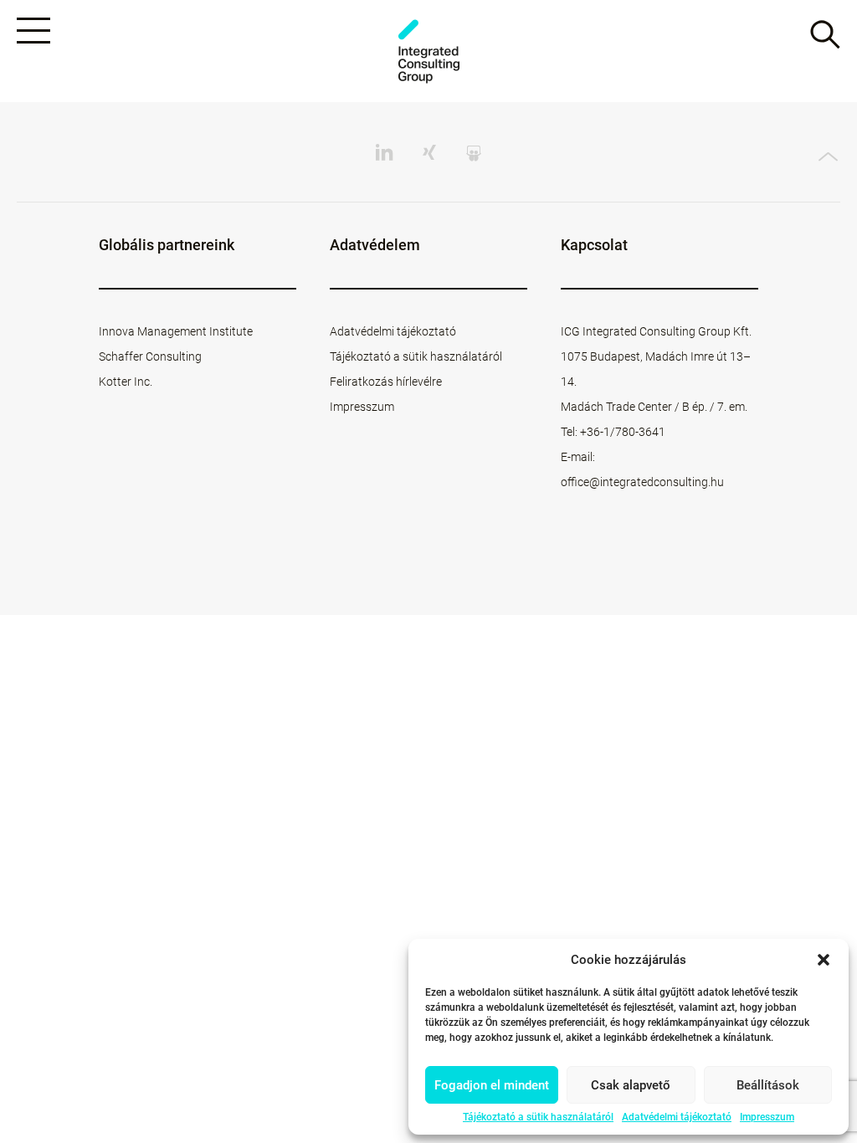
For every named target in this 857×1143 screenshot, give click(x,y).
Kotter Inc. (125, 381)
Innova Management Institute (176, 331)
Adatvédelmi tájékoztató (676, 1117)
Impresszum (767, 1117)
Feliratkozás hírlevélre (386, 381)
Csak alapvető (630, 1085)
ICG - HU (428, 51)
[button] (823, 959)
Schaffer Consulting (150, 356)
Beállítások (767, 1085)
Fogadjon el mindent (491, 1085)
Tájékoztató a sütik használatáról (538, 1117)
